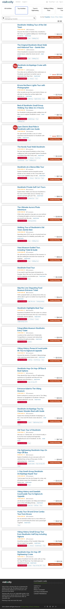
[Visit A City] (7, 582)
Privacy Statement (39, 589)
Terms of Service (34, 606)
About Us (36, 588)
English (24, 2)
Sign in (61, 2)
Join (57, 2)
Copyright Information (41, 591)
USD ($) (18, 2)
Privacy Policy (25, 606)
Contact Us (37, 586)
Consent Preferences (40, 593)
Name (61, 17)
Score (52, 17)
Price (57, 17)
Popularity (47, 17)
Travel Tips (52, 2)
